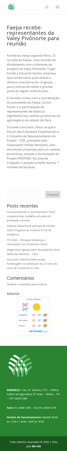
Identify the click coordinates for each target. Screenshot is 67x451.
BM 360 (36, 446)
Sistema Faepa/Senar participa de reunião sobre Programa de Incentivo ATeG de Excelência (31, 230)
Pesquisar (52, 194)
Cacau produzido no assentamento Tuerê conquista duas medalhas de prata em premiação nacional (31, 216)
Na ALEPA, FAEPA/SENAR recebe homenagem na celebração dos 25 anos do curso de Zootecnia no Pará (32, 264)
